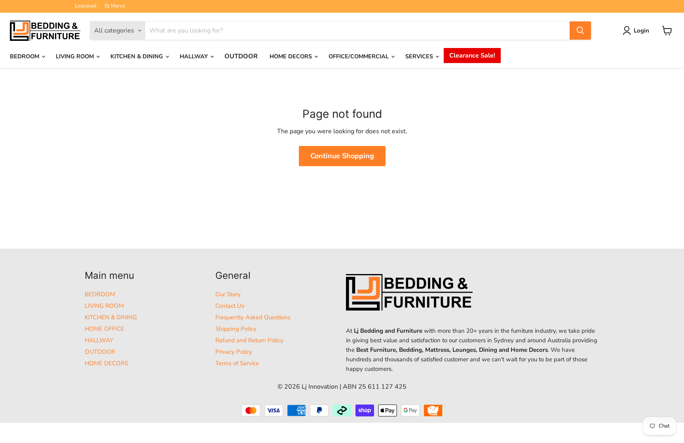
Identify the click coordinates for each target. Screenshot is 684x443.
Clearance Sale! (472, 55)
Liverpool (86, 6)
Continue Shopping (342, 156)
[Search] (580, 30)
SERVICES (420, 56)
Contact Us (229, 306)
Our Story (228, 294)
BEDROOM (25, 56)
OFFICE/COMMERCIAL (359, 56)
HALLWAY (194, 56)
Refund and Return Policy (249, 340)
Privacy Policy (233, 352)
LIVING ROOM (75, 56)
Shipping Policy (235, 329)
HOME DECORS (292, 56)
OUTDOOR (241, 56)
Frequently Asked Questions (253, 317)
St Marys (114, 6)
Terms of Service (237, 363)
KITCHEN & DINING (137, 56)
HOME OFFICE (104, 329)
